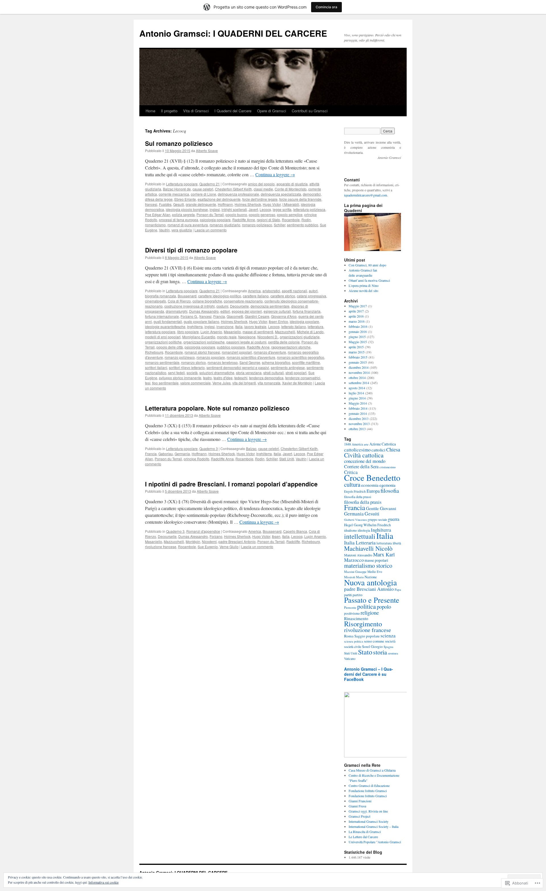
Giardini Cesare (257, 316)
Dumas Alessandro (204, 311)
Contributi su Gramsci (310, 110)
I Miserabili (290, 204)
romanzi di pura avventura (187, 224)
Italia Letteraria (360, 542)
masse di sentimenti (258, 331)
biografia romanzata (160, 295)
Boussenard (187, 295)
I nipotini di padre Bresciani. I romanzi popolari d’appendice (231, 484)
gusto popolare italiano (201, 321)
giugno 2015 (357, 336)
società (192, 372)
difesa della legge (159, 199)
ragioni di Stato (268, 219)
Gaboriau (165, 453)
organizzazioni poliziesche (204, 341)
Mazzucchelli (285, 331)
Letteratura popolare (182, 183)
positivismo (352, 613)
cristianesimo (387, 467)
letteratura (315, 326)
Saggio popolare (367, 636)
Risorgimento (363, 623)
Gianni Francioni (360, 801)
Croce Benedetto (372, 477)
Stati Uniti (286, 458)
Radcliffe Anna (222, 458)
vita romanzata (269, 382)
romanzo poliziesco (257, 224)
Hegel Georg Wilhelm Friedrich (367, 524)
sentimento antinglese (288, 367)
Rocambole (291, 219)
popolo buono (236, 214)
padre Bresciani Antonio (237, 541)
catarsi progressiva (311, 295)
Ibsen (276, 536)
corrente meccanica (174, 194)
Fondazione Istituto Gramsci (368, 790)
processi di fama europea (178, 219)
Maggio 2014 (358, 403)
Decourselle (167, 536)
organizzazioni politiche (163, 341)
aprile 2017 (356, 311)
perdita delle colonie (284, 341)
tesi (147, 382)
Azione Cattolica (382, 444)
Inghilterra (195, 326)
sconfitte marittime (306, 362)
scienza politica (353, 641)
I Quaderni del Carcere (232, 110)
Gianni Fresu (357, 806)
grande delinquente (201, 204)
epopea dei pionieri (247, 311)
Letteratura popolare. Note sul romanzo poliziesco (217, 408)
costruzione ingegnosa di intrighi (189, 306)
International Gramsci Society (368, 821)
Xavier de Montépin (297, 382)
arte (366, 444)
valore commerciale (195, 382)
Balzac (251, 448)
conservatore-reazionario (243, 301)
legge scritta (282, 209)
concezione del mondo (364, 461)
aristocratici (271, 290)
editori (225, 311)
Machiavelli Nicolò (368, 548)
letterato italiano (293, 326)
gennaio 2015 (358, 362)
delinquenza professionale (238, 194)
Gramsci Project (359, 816)
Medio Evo (374, 571)
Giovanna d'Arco (284, 316)
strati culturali (273, 372)
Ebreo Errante (185, 199)
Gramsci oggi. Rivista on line (368, 811)
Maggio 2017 (358, 306)
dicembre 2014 (359, 367)
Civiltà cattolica (364, 455)
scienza (388, 635)
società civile (352, 646)
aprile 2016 (356, 316)
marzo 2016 (357, 321)
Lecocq (265, 209)
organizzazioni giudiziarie (300, 336)
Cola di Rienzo (179, 301)
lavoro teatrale (255, 326)
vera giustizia (181, 229)
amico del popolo (261, 183)
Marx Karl (384, 554)
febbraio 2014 (358, 408)
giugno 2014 (357, 398)
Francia (219, 316)
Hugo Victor (272, 204)
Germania (182, 453)
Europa (373, 491)
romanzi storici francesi (202, 352)
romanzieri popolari (237, 352)
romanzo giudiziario (225, 224)
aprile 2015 (356, 347)
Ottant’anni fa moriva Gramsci (369, 280)
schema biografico (276, 362)
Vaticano (349, 658)
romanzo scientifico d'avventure (251, 357)
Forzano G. (189, 316)
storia (380, 652)
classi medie (263, 189)
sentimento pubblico (302, 224)
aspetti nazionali (294, 290)
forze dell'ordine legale (260, 199)
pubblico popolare (231, 347)
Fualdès (165, 204)
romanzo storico (193, 362)
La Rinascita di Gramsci (365, 831)
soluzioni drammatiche (216, 372)
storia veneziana (249, 372)
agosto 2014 (357, 388)
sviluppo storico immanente (180, 377)
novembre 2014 (359, 372)
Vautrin (164, 229)
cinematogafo (155, 301)
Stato (365, 651)
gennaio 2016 (358, 331)
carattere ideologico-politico (219, 295)
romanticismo (155, 224)
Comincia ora (326, 7)
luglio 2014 (356, 393)
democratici (312, 194)
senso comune (374, 641)
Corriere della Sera (361, 466)
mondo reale (227, 336)
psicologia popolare (215, 219)
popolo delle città (169, 347)
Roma (348, 636)
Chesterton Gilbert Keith (233, 189)
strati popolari (296, 372)
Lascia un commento (211, 229)
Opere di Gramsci (271, 110)
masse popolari (376, 560)
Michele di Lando (310, 331)
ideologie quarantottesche (165, 326)
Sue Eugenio (208, 546)
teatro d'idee (223, 377)
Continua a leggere (275, 174)
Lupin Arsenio (211, 331)
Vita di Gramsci (196, 110)
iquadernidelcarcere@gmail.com (365, 195)
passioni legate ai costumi (246, 341)
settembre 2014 (359, 382)
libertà (397, 543)
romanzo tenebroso (223, 362)
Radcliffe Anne (243, 219)
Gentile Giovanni (381, 508)
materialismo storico (368, 565)
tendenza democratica (266, 377)
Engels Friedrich (355, 491)
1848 (347, 444)
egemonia (387, 485)
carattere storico (282, 295)
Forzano (216, 536)
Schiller (279, 224)
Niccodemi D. (267, 336)
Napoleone (247, 336)
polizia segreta (183, 214)
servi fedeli (176, 372)
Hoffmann (225, 204)
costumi (222, 306)
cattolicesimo (357, 449)
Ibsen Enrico (278, 321)
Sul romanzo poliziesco (179, 143)
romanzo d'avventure (270, 352)
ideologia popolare (304, 321)
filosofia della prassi (357, 497)
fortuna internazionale (162, 316)
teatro (207, 377)
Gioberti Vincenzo (355, 520)
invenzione (224, 326)
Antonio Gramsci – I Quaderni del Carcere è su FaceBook (368, 674)
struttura (393, 653)
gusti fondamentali (168, 321)
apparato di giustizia (292, 183)
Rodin (306, 219)
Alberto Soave (207, 150)
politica (366, 606)
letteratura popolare (160, 331)
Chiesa (393, 449)
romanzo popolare (211, 357)
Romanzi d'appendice (203, 531)
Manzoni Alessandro (358, 555)
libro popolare (188, 331)
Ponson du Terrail (210, 214)
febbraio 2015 (358, 357)
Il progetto (169, 110)
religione (370, 612)
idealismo (350, 530)
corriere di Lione (203, 194)
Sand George (249, 362)
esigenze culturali (277, 311)
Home (150, 110)
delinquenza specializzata (281, 194)
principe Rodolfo (196, 458)
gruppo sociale (377, 519)
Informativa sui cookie (103, 882)
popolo (384, 606)
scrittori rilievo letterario (187, 367)
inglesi (215, 209)
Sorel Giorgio (372, 646)
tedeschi (240, 377)
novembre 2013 (359, 423)
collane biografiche (207, 301)
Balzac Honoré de (177, 189)
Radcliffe (293, 541)
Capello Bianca (295, 531)
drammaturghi (176, 311)
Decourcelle (239, 306)
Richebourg (154, 352)
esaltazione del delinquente (219, 199)
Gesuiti (178, 204)
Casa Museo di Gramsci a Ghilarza (372, 770)
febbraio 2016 (358, 326)
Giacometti (235, 316)
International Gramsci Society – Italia (373, 826)
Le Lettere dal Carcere (363, 836)
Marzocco (354, 560)
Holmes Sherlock (248, 204)
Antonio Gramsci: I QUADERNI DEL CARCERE (233, 33)
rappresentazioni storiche (291, 347)
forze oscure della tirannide (300, 199)
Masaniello (232, 331)
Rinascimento (356, 618)
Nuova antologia (370, 582)
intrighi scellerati (234, 209)
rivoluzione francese (160, 546)
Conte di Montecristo (291, 189)
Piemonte (350, 607)
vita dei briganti (244, 382)
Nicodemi (209, 541)
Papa (398, 589)
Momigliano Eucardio (198, 336)
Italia (239, 326)
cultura (352, 484)
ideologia (364, 530)
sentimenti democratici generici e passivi (237, 367)
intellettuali (359, 536)
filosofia (389, 490)
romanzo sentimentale (162, 362)
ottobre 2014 (357, 377)
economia (370, 485)
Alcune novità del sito (363, 290)
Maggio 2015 (358, 341)
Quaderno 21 (209, 183)
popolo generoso (262, 214)
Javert (253, 209)
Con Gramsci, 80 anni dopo (367, 265)
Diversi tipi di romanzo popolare (191, 250)
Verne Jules (221, 382)
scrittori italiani (156, 367)
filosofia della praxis (362, 502)
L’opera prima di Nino (364, 285)
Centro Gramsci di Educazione (369, 785)
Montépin (193, 541)
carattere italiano (256, 295)
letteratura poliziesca (309, 209)
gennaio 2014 (358, 413)
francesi (151, 204)
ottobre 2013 (357, 428)
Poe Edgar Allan (157, 214)
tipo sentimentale (165, 382)
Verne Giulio (229, 546)
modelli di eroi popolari (163, 336)
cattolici (378, 450)
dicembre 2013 (359, 418)
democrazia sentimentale (270, 306)
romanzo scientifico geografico (300, 357)
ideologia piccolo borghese (187, 209)
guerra (393, 519)
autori (313, 290)
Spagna (388, 647)
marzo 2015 (357, 352)
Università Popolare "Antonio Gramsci (375, 842)
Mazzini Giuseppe (355, 572)
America (254, 290)
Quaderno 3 (208, 448)
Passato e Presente (371, 600)
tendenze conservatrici (302, 377)
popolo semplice (290, 214)
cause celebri (203, 189)
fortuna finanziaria (306, 311)
